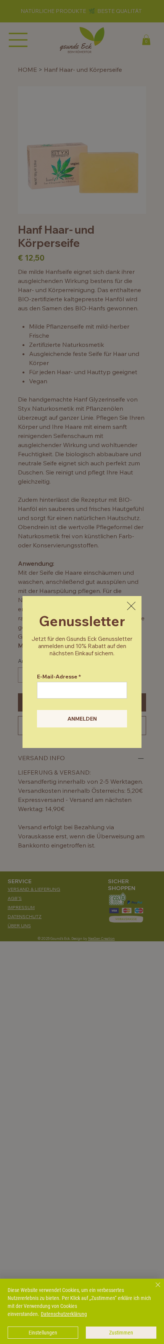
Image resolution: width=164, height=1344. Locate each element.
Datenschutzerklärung (64, 1314)
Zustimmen (121, 1333)
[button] (131, 606)
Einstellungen (43, 1333)
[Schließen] (153, 1289)
